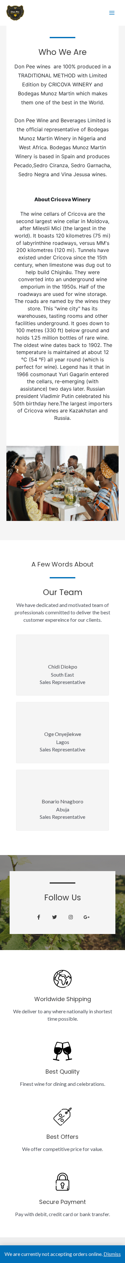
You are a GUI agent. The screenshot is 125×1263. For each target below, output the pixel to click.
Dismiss (112, 1254)
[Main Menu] (112, 13)
